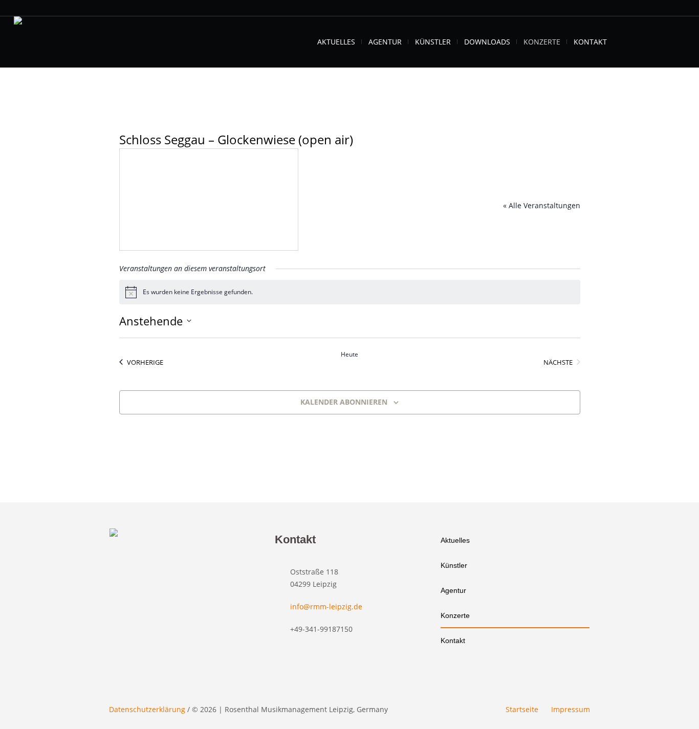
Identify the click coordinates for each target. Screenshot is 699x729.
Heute (349, 354)
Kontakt (453, 640)
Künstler (454, 565)
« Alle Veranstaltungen (541, 205)
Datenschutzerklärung (147, 709)
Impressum (570, 709)
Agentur (453, 590)
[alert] (349, 292)
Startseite (522, 709)
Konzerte (455, 615)
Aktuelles (455, 540)
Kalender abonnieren (343, 402)
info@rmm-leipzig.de (326, 606)
